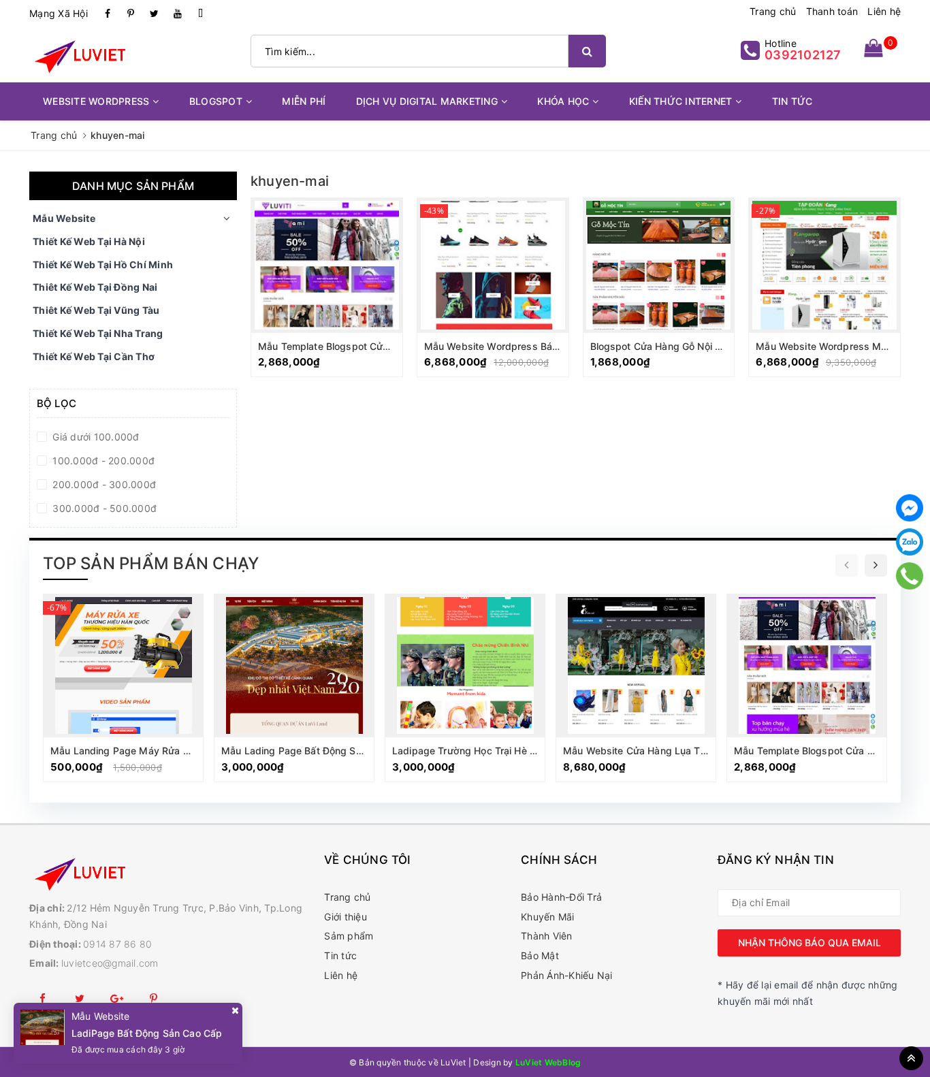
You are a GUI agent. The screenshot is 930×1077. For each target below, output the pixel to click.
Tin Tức (792, 101)
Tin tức (340, 955)
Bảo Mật (540, 955)
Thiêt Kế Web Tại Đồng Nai (95, 287)
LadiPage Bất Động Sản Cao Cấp (146, 1033)
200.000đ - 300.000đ (103, 484)
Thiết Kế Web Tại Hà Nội (89, 241)
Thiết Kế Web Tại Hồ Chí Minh (103, 264)
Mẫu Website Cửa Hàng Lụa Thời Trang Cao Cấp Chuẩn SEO (701, 750)
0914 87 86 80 (117, 944)
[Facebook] (107, 13)
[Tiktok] (201, 13)
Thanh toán (832, 11)
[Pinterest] (131, 13)
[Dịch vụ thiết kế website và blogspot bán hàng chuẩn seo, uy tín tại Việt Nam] (169, 872)
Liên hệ (884, 11)
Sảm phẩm (348, 936)
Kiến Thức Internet (681, 101)
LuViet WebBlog (548, 1062)
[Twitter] (154, 13)
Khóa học (563, 101)
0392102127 (803, 55)
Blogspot (215, 101)
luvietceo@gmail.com (110, 963)
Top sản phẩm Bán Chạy (151, 563)
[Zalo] (909, 542)
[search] (587, 51)
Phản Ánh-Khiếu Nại (567, 975)
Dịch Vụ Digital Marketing (427, 101)
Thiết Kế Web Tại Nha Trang (98, 333)
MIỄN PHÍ (303, 101)
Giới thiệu (345, 916)
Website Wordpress (96, 101)
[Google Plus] (117, 998)
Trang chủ (773, 11)
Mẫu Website (64, 218)
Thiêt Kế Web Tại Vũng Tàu (96, 310)
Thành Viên (547, 936)
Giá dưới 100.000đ (95, 437)
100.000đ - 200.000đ (102, 460)
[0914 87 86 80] (910, 576)
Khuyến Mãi (548, 916)
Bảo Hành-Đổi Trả (561, 897)
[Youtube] (177, 13)
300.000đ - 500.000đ (103, 508)
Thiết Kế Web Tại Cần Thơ (94, 356)
